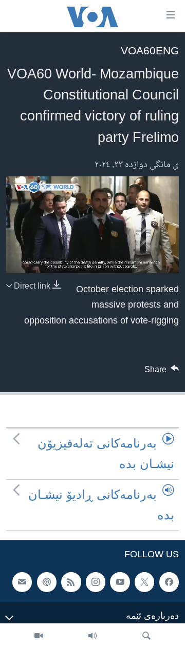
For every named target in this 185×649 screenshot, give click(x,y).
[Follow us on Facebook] (169, 582)
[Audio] (92, 636)
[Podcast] (47, 582)
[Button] (161, 372)
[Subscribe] (22, 582)
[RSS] (71, 582)
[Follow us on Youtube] (120, 582)
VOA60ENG (150, 50)
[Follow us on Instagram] (95, 582)
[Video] (38, 636)
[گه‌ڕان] (146, 636)
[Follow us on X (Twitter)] (144, 582)
